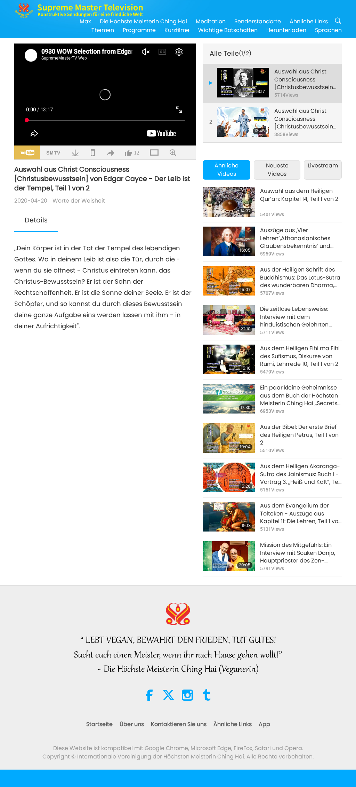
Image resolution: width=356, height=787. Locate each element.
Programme (139, 30)
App (264, 724)
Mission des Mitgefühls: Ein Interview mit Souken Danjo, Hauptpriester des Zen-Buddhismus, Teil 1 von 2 (297, 553)
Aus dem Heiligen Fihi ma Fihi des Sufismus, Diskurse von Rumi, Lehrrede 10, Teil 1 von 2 (300, 356)
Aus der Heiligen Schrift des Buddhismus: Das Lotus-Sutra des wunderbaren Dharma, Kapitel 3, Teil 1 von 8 (300, 277)
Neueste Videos (277, 170)
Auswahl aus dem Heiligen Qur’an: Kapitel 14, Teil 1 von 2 (299, 195)
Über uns (132, 724)
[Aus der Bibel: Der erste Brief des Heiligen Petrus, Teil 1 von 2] (229, 438)
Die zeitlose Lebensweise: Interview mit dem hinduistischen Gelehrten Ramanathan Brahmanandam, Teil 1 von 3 (298, 317)
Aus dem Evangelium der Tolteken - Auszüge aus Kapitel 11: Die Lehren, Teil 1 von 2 (301, 513)
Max (85, 21)
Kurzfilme (176, 30)
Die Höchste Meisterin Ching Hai (143, 21)
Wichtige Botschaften (228, 30)
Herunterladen (286, 30)
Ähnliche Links (309, 21)
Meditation (211, 21)
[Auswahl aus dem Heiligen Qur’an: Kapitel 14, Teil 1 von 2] (229, 202)
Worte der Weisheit (78, 201)
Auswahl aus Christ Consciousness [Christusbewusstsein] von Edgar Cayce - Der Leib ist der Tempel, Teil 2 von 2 (304, 119)
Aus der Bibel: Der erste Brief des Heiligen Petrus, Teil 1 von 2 (299, 435)
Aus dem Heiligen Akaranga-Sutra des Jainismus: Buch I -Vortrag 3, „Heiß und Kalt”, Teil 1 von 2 (300, 474)
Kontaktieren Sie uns (179, 724)
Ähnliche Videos (226, 170)
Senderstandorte (257, 21)
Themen (102, 30)
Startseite (99, 724)
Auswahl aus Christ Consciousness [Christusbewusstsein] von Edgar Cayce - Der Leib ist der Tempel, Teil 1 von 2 (304, 79)
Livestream (323, 166)
